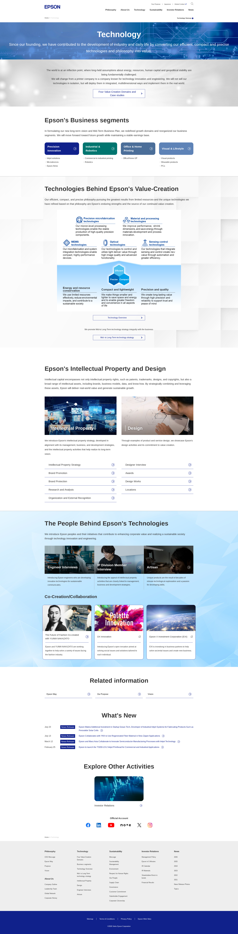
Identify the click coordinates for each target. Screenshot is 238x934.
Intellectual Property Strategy (65, 464)
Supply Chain (114, 882)
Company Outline (51, 884)
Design (79, 885)
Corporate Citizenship (117, 901)
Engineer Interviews (84, 890)
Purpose (48, 866)
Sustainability (156, 10)
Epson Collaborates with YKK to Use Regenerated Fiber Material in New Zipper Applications (119, 736)
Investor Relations (175, 10)
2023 (176, 871)
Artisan (79, 894)
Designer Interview (135, 464)
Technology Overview (117, 318)
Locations (130, 489)
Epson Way (52, 694)
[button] (54, 851)
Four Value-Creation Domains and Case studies (117, 93)
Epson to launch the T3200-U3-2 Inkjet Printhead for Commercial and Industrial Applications (119, 747)
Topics (176, 889)
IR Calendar (146, 866)
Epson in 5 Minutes (149, 861)
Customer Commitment (117, 892)
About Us (125, 10)
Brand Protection (58, 481)
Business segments (84, 864)
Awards (129, 473)
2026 (176, 857)
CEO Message (50, 857)
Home (47, 18)
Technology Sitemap (184, 18)
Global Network (50, 893)
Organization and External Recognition (70, 498)
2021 (176, 880)
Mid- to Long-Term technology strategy (117, 337)
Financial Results (148, 882)
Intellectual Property (84, 881)
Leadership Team (51, 889)
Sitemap (90, 919)
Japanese (167, 4)
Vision (150, 694)
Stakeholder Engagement (118, 896)
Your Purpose (155, 4)
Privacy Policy (126, 919)
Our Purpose (102, 694)
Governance (113, 887)
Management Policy (149, 857)
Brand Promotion (58, 473)
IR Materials (146, 871)
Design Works (133, 481)
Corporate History (51, 898)
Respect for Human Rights (118, 873)
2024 (176, 866)
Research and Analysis (61, 489)
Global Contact (180, 4)
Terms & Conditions (107, 919)
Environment (113, 869)
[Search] (192, 4)
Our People (113, 878)
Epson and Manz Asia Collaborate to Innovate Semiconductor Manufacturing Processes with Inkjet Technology (127, 741)
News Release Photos (182, 884)
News (191, 10)
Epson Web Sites (144, 919)
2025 (176, 861)
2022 (176, 875)
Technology (139, 10)
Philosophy (110, 10)
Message (112, 857)
